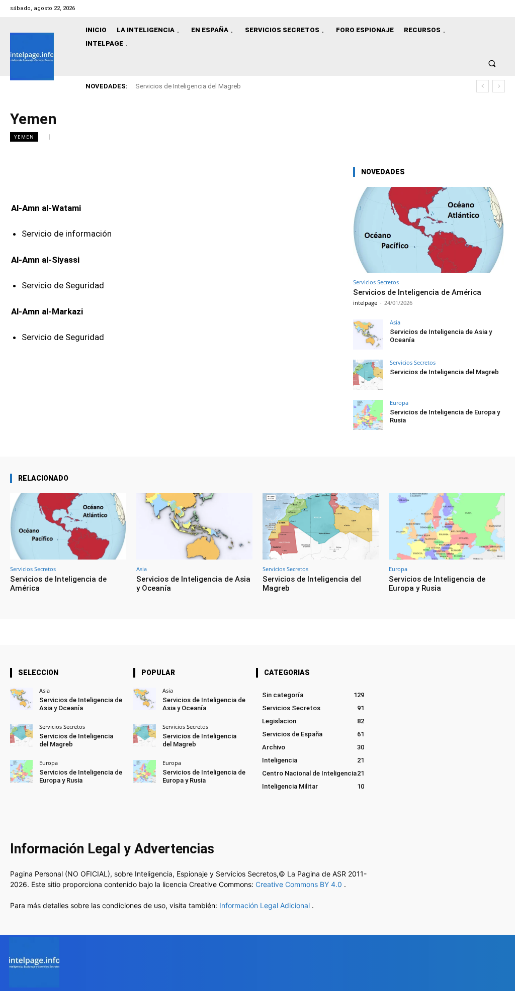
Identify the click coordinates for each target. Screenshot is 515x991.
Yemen (24, 136)
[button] (492, 63)
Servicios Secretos (376, 282)
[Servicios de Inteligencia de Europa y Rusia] (368, 415)
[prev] (482, 86)
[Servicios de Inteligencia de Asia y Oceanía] (368, 334)
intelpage (365, 302)
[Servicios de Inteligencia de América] (428, 230)
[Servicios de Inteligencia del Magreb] (368, 375)
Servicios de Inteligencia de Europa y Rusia (437, 584)
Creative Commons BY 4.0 (299, 884)
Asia (395, 322)
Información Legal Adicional (265, 905)
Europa (399, 402)
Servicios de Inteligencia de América (417, 292)
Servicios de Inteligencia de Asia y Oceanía (80, 704)
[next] (498, 86)
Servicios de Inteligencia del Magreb (188, 86)
